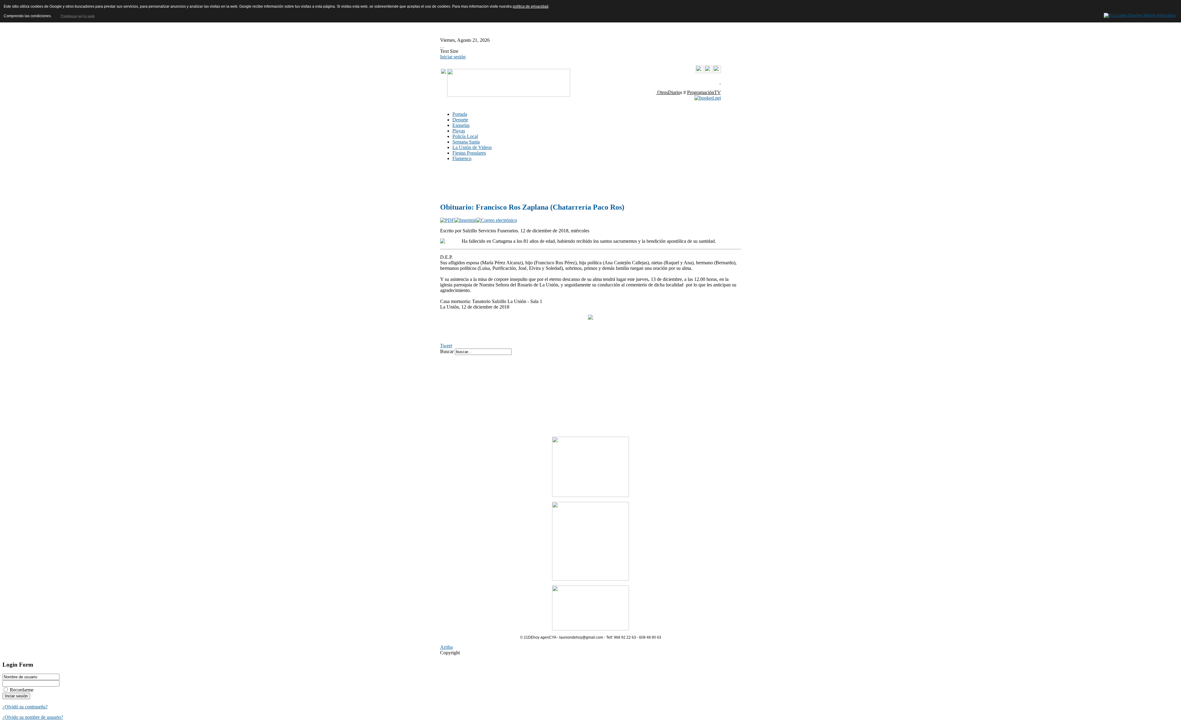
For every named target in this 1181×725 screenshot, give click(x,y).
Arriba (446, 647)
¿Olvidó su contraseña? (25, 706)
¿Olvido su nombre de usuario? (32, 717)
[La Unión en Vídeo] (699, 72)
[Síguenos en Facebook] (708, 71)
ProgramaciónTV (704, 92)
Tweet (446, 345)
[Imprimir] (465, 220)
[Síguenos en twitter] (717, 71)
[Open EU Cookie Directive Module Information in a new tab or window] (1140, 14)
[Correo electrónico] (496, 220)
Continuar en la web (77, 16)
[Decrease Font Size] (443, 45)
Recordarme (22, 689)
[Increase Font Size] (440, 45)
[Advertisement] (532, 181)
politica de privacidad (530, 6)
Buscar (447, 351)
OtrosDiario (668, 92)
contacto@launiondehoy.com (690, 82)
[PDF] (447, 220)
